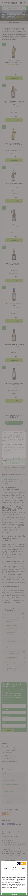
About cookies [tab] (14, 868)
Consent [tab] (5, 868)
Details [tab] (23, 868)
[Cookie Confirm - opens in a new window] (21, 863)
